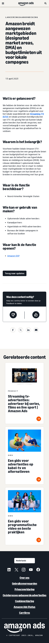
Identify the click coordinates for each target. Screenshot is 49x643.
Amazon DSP (13, 256)
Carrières (24, 612)
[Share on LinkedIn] (28, 329)
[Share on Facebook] (12, 329)
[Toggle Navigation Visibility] (3, 3)
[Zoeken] (45, 3)
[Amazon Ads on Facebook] (38, 570)
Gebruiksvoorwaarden (24, 583)
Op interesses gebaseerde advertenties (24, 595)
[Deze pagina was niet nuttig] (13, 315)
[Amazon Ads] (24, 3)
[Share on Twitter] (20, 329)
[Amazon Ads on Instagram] (23, 570)
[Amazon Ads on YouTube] (31, 570)
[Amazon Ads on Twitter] (16, 570)
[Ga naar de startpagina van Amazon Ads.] (24, 627)
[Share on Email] (36, 329)
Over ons (24, 577)
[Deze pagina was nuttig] (36, 315)
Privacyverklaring (24, 589)
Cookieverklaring (24, 601)
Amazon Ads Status (24, 607)
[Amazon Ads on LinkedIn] (9, 570)
